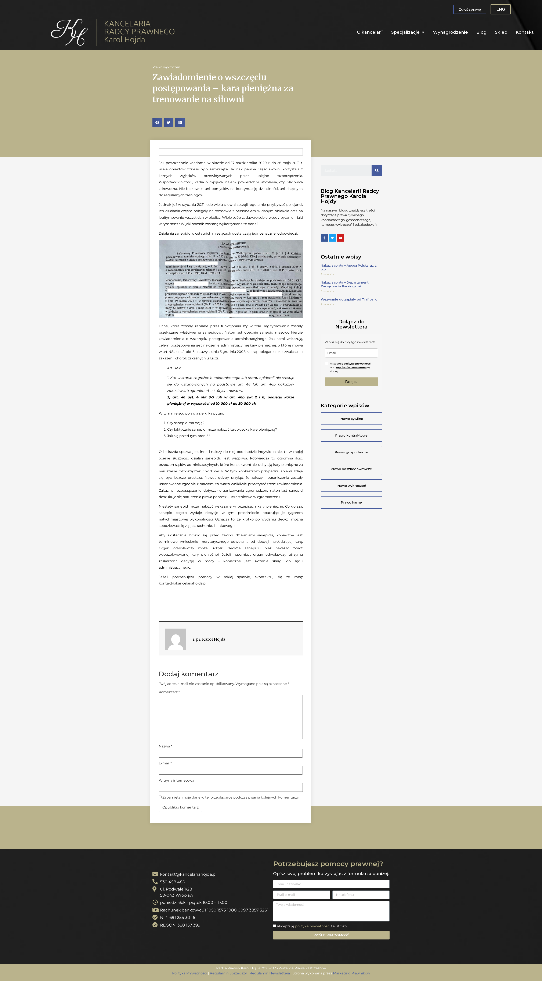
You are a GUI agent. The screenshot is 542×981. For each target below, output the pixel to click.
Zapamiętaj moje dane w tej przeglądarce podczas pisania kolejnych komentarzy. (230, 797)
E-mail (165, 763)
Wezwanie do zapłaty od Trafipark (349, 299)
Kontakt (525, 32)
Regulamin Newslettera (270, 973)
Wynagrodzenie (450, 32)
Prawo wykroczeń (166, 67)
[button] (469, 9)
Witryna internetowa (176, 780)
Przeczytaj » (327, 274)
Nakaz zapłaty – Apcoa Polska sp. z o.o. (349, 267)
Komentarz (169, 692)
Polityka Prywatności (189, 973)
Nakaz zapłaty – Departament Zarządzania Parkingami (345, 284)
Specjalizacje (405, 32)
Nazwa (165, 746)
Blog (481, 32)
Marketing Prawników (351, 973)
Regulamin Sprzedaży (228, 973)
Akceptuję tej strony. (312, 926)
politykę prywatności (357, 363)
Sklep (501, 32)
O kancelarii (370, 32)
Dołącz (351, 382)
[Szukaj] (377, 170)
